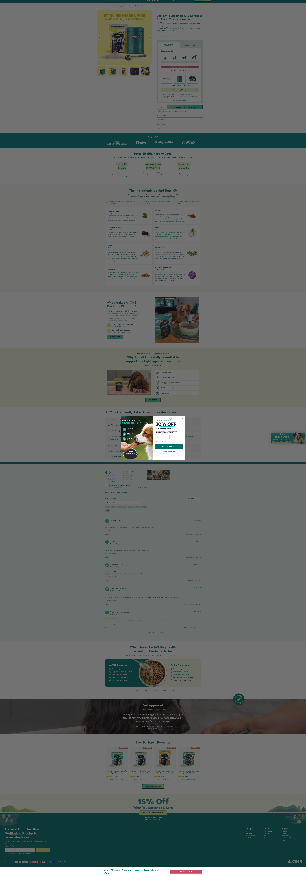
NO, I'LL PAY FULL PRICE (169, 451)
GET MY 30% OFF (169, 446)
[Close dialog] (182, 418)
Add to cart (185, 871)
